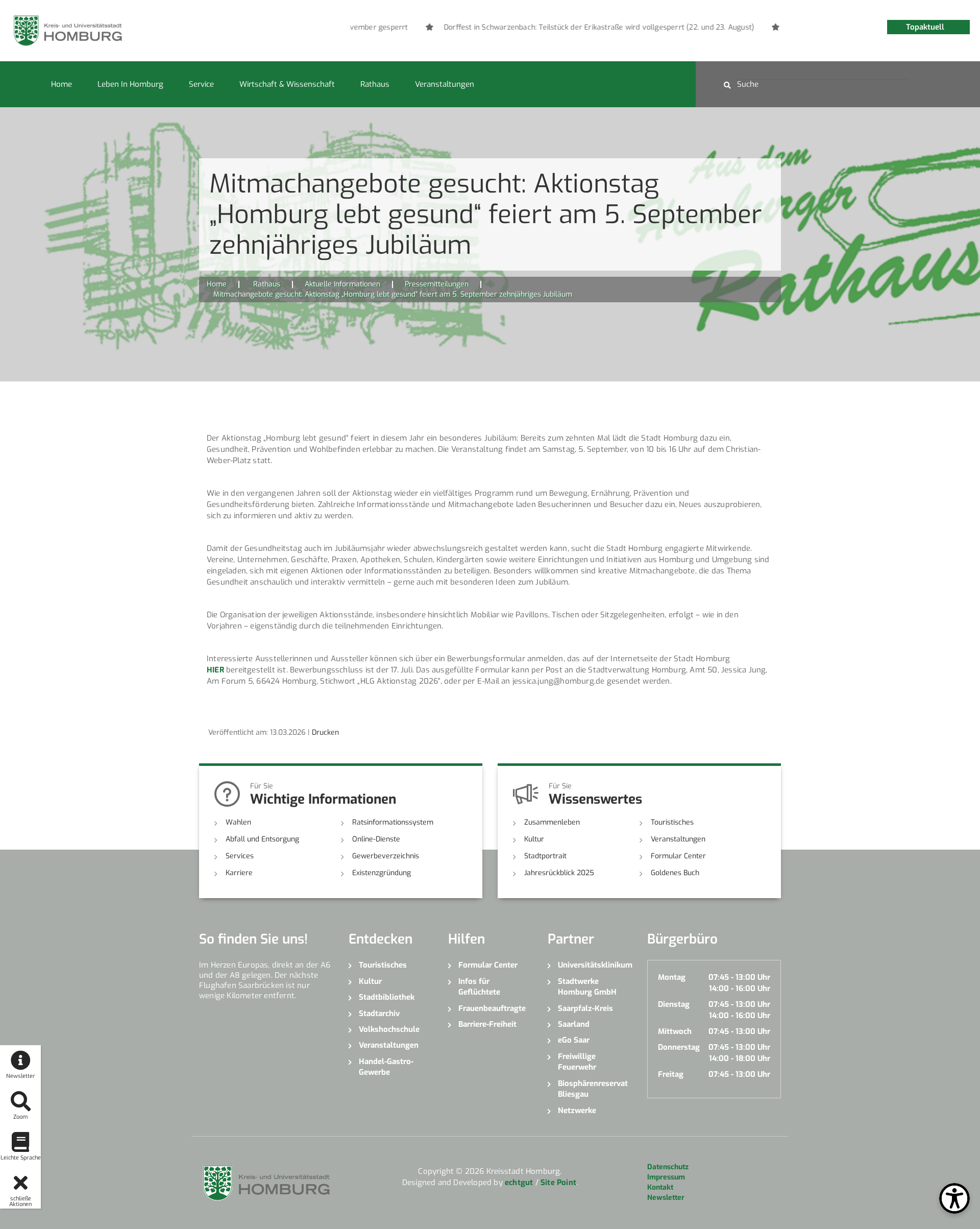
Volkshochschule (389, 1029)
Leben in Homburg (130, 84)
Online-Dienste (376, 839)
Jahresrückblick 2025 (559, 873)
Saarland (574, 1024)
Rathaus (374, 84)
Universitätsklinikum (595, 965)
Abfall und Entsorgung (262, 839)
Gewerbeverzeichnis (385, 856)
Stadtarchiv (379, 1013)
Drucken (325, 732)
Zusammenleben (552, 822)
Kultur (534, 839)
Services (240, 856)
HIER (215, 670)
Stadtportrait (545, 856)
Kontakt (660, 1187)
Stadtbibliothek (386, 997)
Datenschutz (668, 1167)
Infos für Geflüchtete (479, 986)
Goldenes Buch (675, 873)
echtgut (519, 1182)
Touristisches (672, 822)
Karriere (239, 873)
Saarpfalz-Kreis (585, 1008)
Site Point (558, 1182)
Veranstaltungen (444, 84)
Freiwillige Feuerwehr (577, 1061)
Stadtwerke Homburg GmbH (587, 986)
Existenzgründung (381, 873)
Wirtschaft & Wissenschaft (287, 84)
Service (201, 84)
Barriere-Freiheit (487, 1024)
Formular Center (678, 856)
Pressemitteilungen (437, 284)
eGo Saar (574, 1040)
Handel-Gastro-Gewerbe (386, 1066)
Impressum (666, 1177)
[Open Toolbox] (954, 1198)
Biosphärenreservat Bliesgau (593, 1088)
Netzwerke (577, 1110)
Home (61, 84)
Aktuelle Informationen (342, 284)
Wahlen (238, 822)
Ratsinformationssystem (392, 822)
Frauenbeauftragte (492, 1008)
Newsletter (665, 1197)
